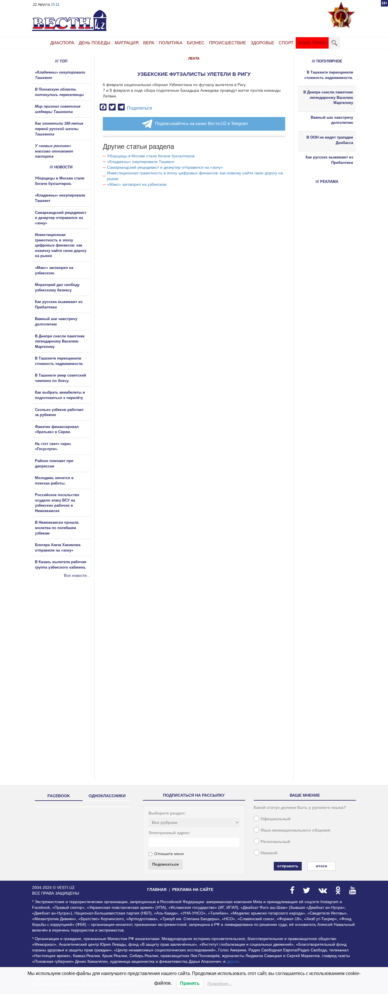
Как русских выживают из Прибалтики (329, 160)
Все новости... (77, 575)
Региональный (275, 841)
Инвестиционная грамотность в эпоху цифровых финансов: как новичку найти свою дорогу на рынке (60, 245)
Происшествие (227, 42)
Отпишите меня (169, 853)
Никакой (269, 853)
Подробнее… (219, 983)
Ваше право (312, 42)
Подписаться (165, 864)
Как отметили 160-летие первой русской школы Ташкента (59, 128)
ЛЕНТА (194, 58)
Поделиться (139, 108)
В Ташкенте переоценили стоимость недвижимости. (328, 75)
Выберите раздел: (167, 813)
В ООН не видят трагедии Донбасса (329, 140)
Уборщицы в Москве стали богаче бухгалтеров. (151, 156)
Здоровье (262, 42)
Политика (170, 42)
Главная (156, 889)
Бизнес (196, 42)
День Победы (94, 42)
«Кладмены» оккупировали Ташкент (140, 161)
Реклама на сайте (192, 889)
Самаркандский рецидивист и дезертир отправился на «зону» (165, 167)
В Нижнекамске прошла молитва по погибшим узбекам (56, 527)
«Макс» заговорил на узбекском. (137, 184)
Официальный (276, 818)
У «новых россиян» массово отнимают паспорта (54, 151)
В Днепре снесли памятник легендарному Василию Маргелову (60, 341)
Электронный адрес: (169, 832)
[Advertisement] (66, 639)
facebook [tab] (58, 795)
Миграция (127, 42)
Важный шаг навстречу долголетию (332, 120)
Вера (148, 42)
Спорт (286, 42)
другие (233, 961)
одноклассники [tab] (107, 795)
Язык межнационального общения (295, 830)
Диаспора (62, 42)
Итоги (321, 866)
